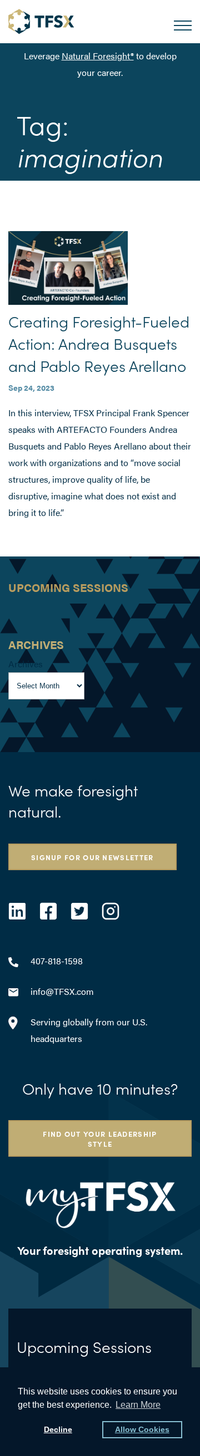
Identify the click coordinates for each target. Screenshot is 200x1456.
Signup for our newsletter (92, 857)
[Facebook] (48, 911)
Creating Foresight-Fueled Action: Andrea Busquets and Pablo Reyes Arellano (98, 343)
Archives (25, 663)
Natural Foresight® (98, 55)
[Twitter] (79, 911)
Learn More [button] (138, 1404)
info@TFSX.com (62, 991)
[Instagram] (110, 911)
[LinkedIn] (17, 911)
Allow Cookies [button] (142, 1429)
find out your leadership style (100, 1138)
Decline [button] (58, 1429)
